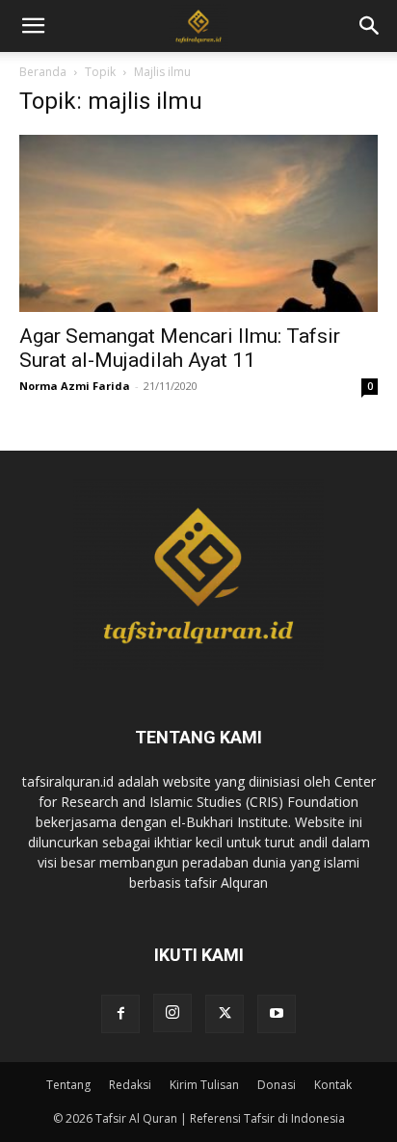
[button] (370, 26)
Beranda (42, 72)
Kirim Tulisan (204, 1085)
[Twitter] (224, 1014)
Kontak (333, 1085)
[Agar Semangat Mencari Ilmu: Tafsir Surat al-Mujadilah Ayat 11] (198, 223)
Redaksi (130, 1085)
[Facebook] (120, 1014)
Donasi (276, 1085)
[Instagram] (172, 1013)
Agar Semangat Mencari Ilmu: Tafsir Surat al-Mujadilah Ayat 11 (179, 348)
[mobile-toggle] (33, 26)
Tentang (68, 1085)
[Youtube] (276, 1014)
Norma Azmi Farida (74, 385)
